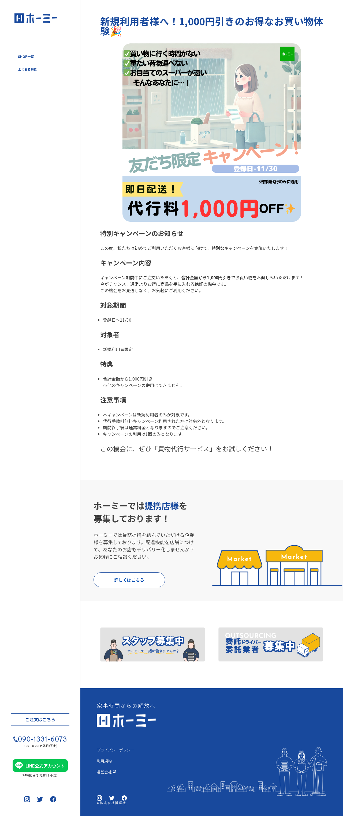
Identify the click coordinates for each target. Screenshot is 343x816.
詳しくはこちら (129, 580)
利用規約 (104, 761)
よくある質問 (27, 69)
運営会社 (104, 771)
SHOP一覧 (26, 56)
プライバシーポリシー (115, 750)
